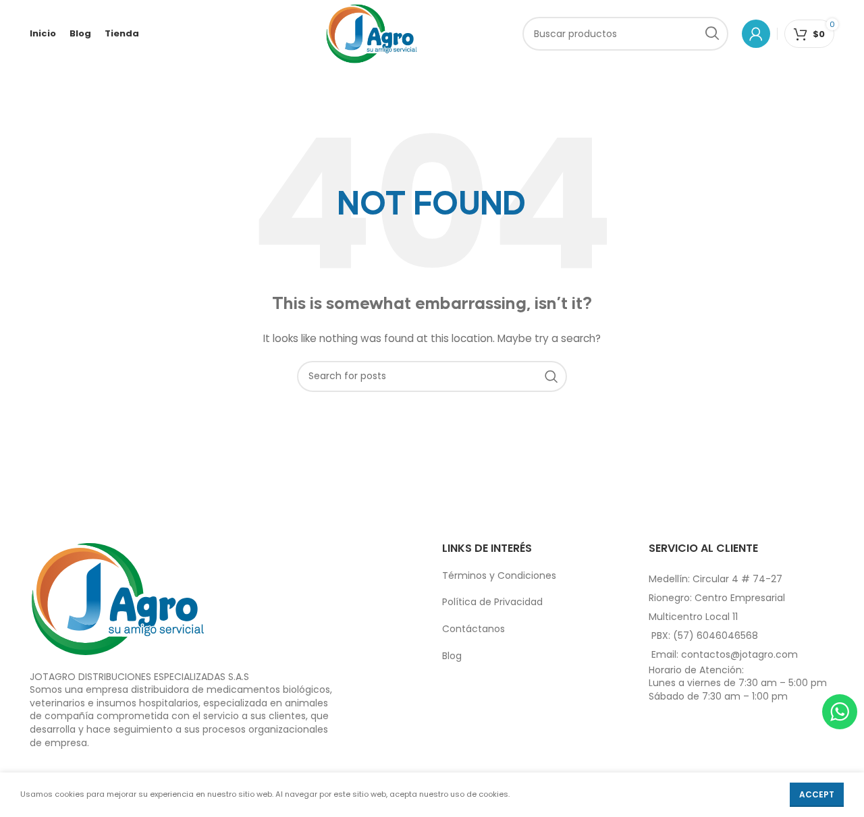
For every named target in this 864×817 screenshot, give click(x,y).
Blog (452, 656)
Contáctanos (473, 629)
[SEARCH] (711, 34)
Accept (816, 794)
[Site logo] (371, 33)
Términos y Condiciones (499, 575)
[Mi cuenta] (756, 33)
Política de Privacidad (492, 602)
